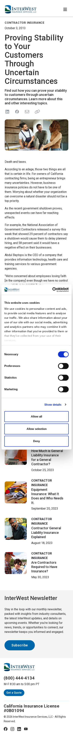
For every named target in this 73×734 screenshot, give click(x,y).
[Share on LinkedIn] (7, 111)
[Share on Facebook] (17, 111)
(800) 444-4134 (19, 678)
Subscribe (19, 645)
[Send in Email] (26, 111)
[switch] (63, 366)
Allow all (36, 416)
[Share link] (36, 111)
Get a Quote (14, 692)
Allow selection (37, 428)
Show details (52, 404)
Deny (36, 441)
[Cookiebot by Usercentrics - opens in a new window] (52, 289)
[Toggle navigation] (65, 9)
